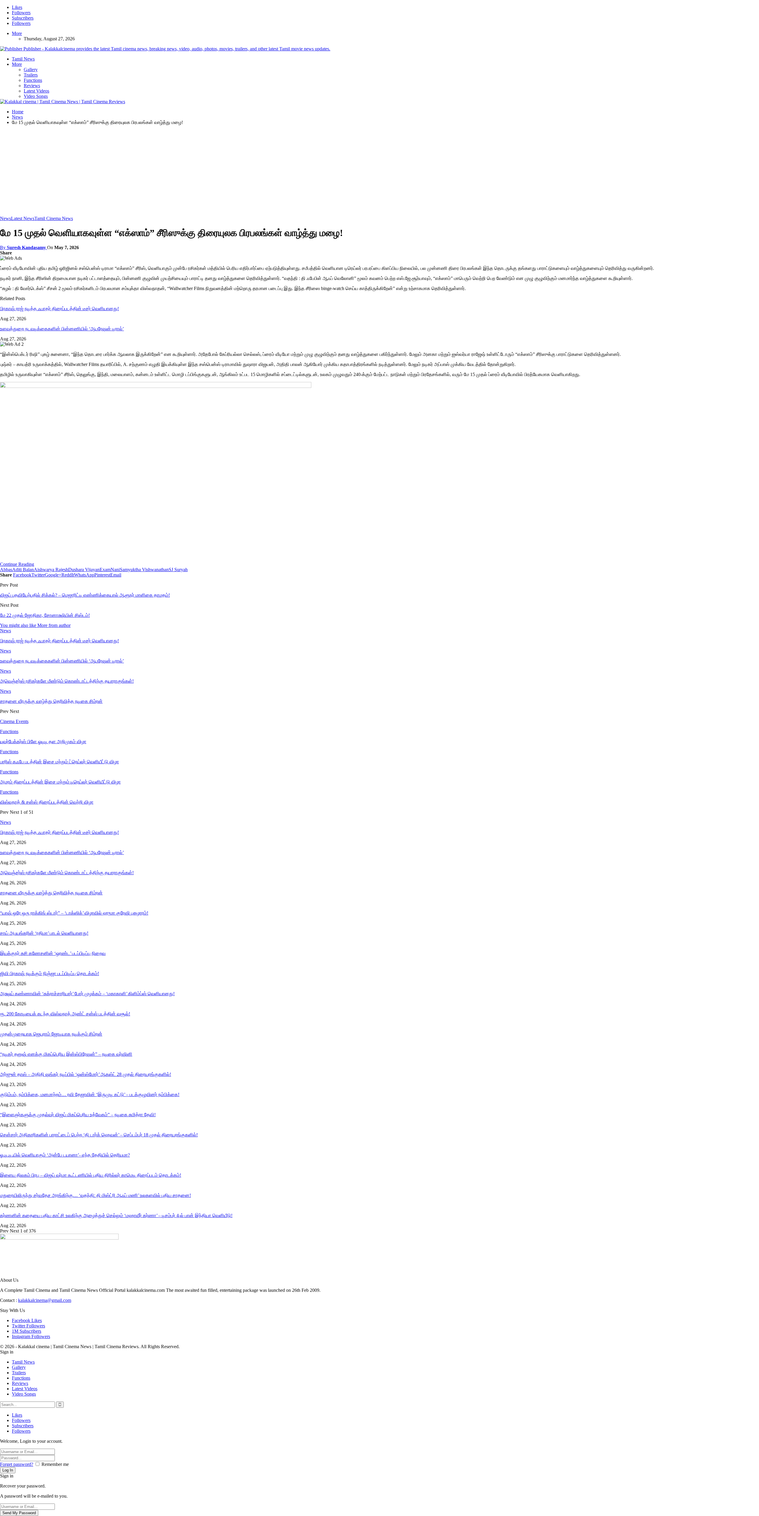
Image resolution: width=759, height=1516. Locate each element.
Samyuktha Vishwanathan (144, 569)
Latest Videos (36, 90)
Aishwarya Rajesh (51, 569)
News (5, 218)
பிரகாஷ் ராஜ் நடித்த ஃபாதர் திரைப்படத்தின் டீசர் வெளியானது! (59, 308)
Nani (115, 569)
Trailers (31, 74)
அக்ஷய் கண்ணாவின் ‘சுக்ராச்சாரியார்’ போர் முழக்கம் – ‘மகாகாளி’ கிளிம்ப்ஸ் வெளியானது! (87, 993)
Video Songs (36, 96)
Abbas (6, 569)
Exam (105, 569)
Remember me (55, 1464)
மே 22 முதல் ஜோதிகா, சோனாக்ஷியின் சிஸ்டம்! (45, 615)
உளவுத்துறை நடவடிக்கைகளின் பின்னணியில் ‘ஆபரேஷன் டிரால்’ (62, 328)
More (17, 33)
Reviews (32, 85)
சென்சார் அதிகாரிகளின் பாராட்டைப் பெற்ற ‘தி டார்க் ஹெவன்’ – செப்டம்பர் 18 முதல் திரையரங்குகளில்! (99, 1134)
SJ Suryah (178, 569)
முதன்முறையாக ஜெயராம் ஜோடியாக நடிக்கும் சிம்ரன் (51, 1033)
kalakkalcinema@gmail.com (44, 1300)
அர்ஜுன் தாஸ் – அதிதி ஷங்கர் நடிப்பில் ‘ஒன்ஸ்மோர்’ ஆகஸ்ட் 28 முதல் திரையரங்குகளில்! (85, 1074)
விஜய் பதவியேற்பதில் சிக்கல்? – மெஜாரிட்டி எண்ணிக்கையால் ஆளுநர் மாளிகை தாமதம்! (85, 595)
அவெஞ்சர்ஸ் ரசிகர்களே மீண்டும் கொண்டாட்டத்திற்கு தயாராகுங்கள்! (67, 872)
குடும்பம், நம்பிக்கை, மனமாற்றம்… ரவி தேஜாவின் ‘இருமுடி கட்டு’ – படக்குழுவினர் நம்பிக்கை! (89, 1094)
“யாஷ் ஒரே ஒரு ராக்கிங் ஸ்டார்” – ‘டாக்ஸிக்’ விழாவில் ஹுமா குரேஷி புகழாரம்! (74, 912)
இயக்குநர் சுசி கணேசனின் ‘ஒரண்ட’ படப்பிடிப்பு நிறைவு (53, 953)
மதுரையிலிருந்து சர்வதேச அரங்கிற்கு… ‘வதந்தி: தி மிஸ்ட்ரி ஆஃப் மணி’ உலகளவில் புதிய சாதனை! (95, 1195)
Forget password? (16, 1464)
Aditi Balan (23, 569)
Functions (33, 80)
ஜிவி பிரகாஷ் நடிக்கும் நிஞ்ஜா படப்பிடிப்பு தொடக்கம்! (49, 973)
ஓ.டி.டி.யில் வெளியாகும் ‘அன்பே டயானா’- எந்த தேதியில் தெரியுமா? (65, 1154)
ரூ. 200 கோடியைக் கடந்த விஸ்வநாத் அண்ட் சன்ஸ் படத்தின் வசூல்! (65, 1013)
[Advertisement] (379, 171)
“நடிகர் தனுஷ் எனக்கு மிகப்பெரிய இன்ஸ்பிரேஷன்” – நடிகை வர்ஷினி (66, 1054)
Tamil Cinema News (53, 218)
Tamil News (23, 58)
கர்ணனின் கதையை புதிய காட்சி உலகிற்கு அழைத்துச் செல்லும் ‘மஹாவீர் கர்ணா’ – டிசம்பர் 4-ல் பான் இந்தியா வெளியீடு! (116, 1215)
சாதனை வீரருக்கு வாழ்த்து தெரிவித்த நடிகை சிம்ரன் (51, 892)
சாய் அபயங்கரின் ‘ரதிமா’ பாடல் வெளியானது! (44, 933)
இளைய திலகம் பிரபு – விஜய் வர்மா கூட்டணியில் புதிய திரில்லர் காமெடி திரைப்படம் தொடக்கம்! (90, 1175)
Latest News (22, 218)
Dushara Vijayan (84, 569)
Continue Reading (17, 564)
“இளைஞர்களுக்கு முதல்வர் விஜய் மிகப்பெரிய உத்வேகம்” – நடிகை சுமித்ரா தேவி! (78, 1114)
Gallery (31, 69)
